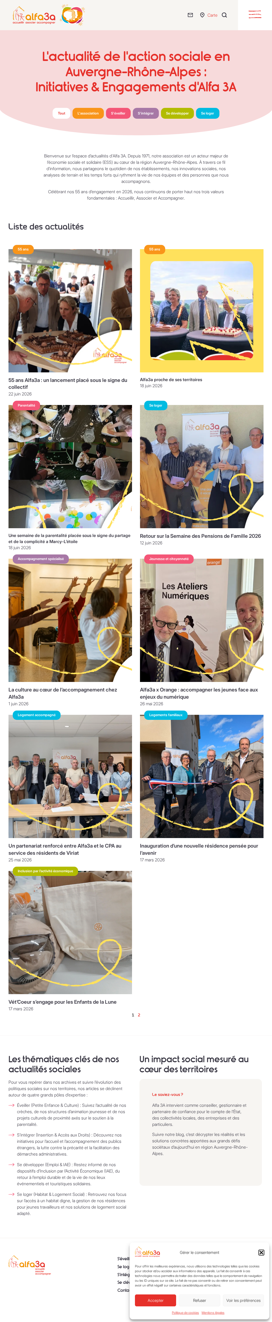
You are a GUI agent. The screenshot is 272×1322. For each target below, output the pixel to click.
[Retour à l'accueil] (29, 1265)
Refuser (199, 1300)
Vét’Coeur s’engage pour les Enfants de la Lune (62, 1002)
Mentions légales (213, 1313)
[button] (261, 1252)
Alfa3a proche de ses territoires (171, 379)
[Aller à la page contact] (192, 14)
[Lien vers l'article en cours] (70, 310)
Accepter (156, 1300)
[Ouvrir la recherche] (226, 14)
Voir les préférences (243, 1300)
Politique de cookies (185, 1313)
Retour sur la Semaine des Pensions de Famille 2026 (200, 536)
